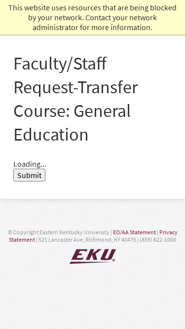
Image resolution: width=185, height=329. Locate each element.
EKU (93, 256)
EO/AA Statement (134, 232)
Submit (29, 175)
